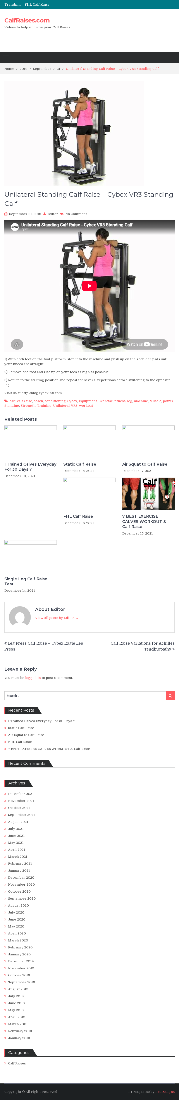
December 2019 (21, 961)
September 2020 (22, 898)
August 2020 (18, 905)
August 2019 (18, 989)
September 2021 (21, 815)
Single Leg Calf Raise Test (25, 581)
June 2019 (16, 1003)
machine (141, 401)
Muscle (155, 401)
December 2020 (21, 878)
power (168, 401)
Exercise (105, 401)
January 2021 (19, 871)
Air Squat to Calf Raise (144, 464)
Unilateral (61, 406)
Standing (11, 406)
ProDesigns (165, 1092)
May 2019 (16, 1010)
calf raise (24, 401)
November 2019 (21, 968)
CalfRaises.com (27, 20)
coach (38, 401)
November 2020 (21, 884)
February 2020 (20, 947)
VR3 (74, 406)
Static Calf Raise (79, 464)
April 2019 (16, 1017)
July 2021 (16, 829)
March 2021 (17, 857)
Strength (28, 406)
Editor (53, 214)
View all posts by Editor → (56, 618)
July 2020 (16, 912)
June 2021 (16, 836)
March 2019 (18, 1024)
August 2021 (18, 822)
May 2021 (16, 843)
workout (86, 406)
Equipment (88, 401)
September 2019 (21, 982)
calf (12, 401)
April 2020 (17, 933)
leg (129, 401)
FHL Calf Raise (37, 5)
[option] (66, 4)
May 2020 (16, 926)
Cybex (72, 401)
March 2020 (18, 940)
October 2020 (19, 891)
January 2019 (19, 1038)
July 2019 (16, 996)
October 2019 (19, 975)
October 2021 (19, 808)
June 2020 (16, 919)
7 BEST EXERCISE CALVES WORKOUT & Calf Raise (144, 521)
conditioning (55, 401)
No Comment (76, 214)
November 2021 (21, 801)
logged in (33, 678)
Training (44, 406)
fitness (120, 401)
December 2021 (21, 794)
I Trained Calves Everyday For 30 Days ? (30, 467)
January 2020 (19, 954)
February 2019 (20, 1031)
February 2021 (20, 864)
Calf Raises (17, 1063)
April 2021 (16, 850)
